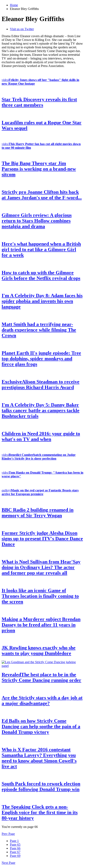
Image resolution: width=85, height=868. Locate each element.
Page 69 (15, 855)
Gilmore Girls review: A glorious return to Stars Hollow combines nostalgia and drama (37, 220)
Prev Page (8, 834)
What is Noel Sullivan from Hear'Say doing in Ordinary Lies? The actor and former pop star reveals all (41, 567)
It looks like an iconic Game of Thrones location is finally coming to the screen (40, 596)
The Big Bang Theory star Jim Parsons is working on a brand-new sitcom (39, 169)
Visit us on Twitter (22, 29)
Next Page (8, 862)
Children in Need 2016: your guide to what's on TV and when (41, 436)
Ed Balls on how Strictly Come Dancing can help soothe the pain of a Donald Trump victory (41, 726)
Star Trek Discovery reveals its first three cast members (39, 102)
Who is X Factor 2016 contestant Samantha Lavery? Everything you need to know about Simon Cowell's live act (39, 758)
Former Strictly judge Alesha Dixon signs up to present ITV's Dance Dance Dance (42, 538)
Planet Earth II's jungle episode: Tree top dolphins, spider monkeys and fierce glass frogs (41, 358)
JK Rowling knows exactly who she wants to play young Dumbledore (39, 650)
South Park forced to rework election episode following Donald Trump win (41, 786)
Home (14, 5)
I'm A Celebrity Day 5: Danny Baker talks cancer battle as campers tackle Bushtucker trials (40, 410)
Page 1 (14, 841)
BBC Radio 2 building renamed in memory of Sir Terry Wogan (37, 512)
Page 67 (15, 852)
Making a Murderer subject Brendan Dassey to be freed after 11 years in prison (41, 624)
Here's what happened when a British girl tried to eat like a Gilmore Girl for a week (41, 249)
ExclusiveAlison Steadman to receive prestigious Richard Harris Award (40, 384)
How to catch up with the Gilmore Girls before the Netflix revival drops (41, 275)
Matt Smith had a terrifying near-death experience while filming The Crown (39, 330)
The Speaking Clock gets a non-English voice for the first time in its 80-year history (40, 812)
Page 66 (15, 848)
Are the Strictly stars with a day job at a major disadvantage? (42, 700)
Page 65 (15, 844)
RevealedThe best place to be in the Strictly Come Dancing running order (41, 677)
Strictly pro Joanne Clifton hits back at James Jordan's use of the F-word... (42, 194)
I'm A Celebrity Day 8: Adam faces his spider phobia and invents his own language (42, 301)
